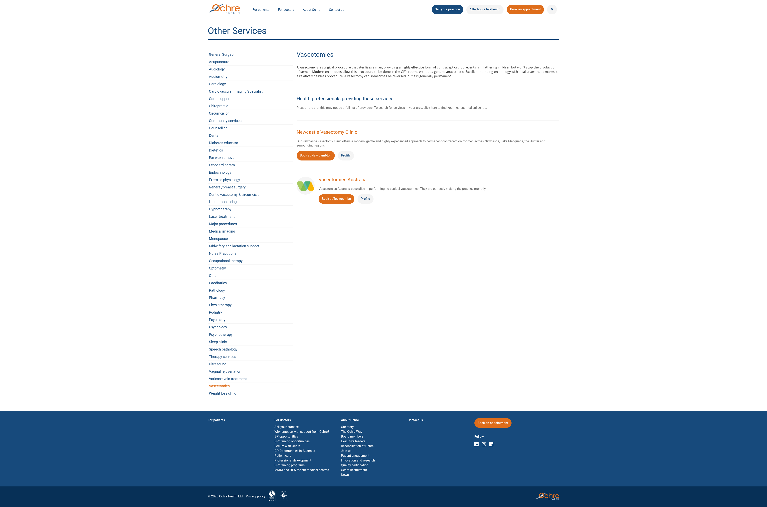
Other (213, 275)
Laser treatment (222, 216)
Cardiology (217, 84)
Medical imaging (222, 231)
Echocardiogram (222, 165)
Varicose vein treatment (228, 379)
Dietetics (216, 150)
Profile (346, 155)
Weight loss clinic (222, 393)
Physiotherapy (220, 305)
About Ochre (311, 10)
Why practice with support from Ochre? (301, 432)
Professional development (292, 460)
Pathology (217, 290)
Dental (214, 135)
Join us (346, 451)
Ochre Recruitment (354, 470)
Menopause (218, 239)
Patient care (282, 455)
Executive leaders (353, 441)
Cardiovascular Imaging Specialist (236, 91)
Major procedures (223, 224)
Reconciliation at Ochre (357, 446)
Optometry (217, 268)
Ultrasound (217, 364)
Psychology (218, 327)
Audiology (217, 69)
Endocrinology (220, 172)
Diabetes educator (223, 143)
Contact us (336, 10)
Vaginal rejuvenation (225, 371)
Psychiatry (217, 320)
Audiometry (218, 76)
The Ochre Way (351, 432)
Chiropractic (218, 106)
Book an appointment (525, 10)
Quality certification (354, 465)
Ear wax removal (222, 157)
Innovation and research (358, 460)
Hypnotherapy (220, 209)
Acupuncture (219, 62)
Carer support (220, 99)
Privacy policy (255, 496)
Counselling (218, 128)
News (345, 475)
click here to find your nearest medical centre (455, 108)
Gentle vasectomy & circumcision (235, 194)
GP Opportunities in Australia (294, 451)
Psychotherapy (221, 334)
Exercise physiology (224, 180)
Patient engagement (355, 455)
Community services (225, 121)
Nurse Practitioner (223, 253)
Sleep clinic (218, 342)
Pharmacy (217, 297)
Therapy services (222, 357)
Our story (347, 427)
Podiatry (215, 312)
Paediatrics (218, 283)
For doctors (286, 10)
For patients (260, 10)
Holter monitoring (223, 202)
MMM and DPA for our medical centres (301, 470)
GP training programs (289, 465)
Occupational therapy (226, 261)
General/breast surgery (227, 187)
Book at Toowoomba (338, 200)
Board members (352, 436)
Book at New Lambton (317, 156)
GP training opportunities (292, 441)
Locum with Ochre (287, 446)
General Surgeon (222, 54)
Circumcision (219, 113)
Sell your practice (286, 427)
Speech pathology (223, 349)
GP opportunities (286, 436)
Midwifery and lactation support (234, 246)
